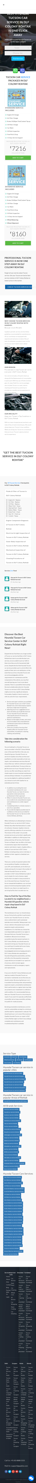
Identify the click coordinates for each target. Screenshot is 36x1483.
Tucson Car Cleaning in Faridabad (29, 1298)
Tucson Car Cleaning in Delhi (8, 1392)
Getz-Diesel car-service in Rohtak (12, 1200)
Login (7, 1297)
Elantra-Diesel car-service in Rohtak (13, 1220)
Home (8, 1276)
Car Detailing (17, 1062)
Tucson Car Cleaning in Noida (23, 1392)
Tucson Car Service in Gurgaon (16, 1371)
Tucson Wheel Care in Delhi (8, 1401)
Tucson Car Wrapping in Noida (24, 1422)
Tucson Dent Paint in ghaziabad (21, 1288)
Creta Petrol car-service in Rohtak (12, 1225)
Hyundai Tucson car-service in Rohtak (13, 1082)
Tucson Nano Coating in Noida (23, 1431)
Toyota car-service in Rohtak (11, 1118)
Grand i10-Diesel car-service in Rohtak (14, 1188)
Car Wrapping (28, 1060)
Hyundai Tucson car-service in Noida (13, 1084)
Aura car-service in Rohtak (10, 1254)
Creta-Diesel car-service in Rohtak (12, 1242)
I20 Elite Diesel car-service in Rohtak (13, 1228)
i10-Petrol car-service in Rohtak (12, 1185)
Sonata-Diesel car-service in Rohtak (13, 1222)
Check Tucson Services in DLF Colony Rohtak (20, 287)
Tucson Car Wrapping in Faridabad (29, 1326)
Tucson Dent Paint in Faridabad (29, 1288)
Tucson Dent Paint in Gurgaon (16, 1381)
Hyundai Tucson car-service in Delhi (13, 1073)
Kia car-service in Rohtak (10, 1169)
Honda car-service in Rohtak (11, 1115)
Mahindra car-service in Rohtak (12, 1120)
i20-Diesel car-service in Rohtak (12, 1194)
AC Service (19, 1060)
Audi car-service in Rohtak (10, 1149)
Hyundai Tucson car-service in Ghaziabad (14, 1087)
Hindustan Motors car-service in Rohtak (14, 1163)
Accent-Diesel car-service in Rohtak (13, 1205)
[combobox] (18, 48)
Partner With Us (8, 1292)
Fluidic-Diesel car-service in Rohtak (13, 1211)
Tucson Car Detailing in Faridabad (29, 1347)
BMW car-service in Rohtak (11, 1152)
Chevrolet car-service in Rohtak (12, 1129)
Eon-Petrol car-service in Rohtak (12, 1180)
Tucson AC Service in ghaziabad (21, 1316)
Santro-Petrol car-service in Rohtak (13, 1183)
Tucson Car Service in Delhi (8, 1371)
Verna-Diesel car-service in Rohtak (12, 1214)
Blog (7, 1287)
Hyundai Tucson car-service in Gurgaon (14, 1076)
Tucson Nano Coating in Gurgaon (16, 1431)
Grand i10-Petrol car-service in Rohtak (14, 1191)
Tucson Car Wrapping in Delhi (9, 1422)
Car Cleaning (23, 1057)
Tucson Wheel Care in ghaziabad (21, 1307)
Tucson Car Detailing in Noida (23, 1441)
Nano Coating (7, 1062)
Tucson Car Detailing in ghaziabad (21, 1347)
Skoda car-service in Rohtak (11, 1143)
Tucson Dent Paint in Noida (23, 1382)
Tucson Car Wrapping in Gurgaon (16, 1421)
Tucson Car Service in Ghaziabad (22, 1279)
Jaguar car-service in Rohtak (11, 1160)
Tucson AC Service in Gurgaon (16, 1410)
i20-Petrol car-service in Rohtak (12, 1197)
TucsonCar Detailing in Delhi (9, 1436)
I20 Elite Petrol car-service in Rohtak (13, 1231)
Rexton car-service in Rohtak (11, 1166)
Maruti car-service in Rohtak (11, 1109)
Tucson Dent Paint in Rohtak (30, 1382)
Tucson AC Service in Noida (23, 1412)
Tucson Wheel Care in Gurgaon (16, 1400)
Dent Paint (14, 1057)
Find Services (18, 59)
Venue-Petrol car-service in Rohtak (13, 1245)
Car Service (13, 1279)
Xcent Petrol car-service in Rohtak (12, 1240)
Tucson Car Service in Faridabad (29, 1279)
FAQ (7, 1282)
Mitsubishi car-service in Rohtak (12, 1146)
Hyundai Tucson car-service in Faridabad (14, 1079)
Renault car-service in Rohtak (11, 1132)
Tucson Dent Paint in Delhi (8, 1382)
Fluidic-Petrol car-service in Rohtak (13, 1208)
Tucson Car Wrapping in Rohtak (31, 1424)
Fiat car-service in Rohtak (10, 1154)
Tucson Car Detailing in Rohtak (31, 1444)
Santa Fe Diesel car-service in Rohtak (13, 1234)
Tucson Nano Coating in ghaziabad (21, 1337)
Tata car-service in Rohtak (10, 1123)
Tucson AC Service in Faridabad (29, 1316)
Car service (7, 1057)
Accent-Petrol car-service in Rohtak (13, 1203)
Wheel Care (13, 1294)
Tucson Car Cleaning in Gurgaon (16, 1391)
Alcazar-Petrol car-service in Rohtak (13, 1251)
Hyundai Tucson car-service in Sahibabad (14, 1090)
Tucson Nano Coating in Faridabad (29, 1337)
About (8, 1279)
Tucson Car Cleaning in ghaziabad (21, 1298)
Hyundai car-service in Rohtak (11, 1112)
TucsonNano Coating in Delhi (10, 1429)
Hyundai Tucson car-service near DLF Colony (15, 1101)
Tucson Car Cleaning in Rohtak (31, 1392)
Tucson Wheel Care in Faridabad (29, 1307)
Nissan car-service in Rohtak (11, 1137)
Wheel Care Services (9, 1060)
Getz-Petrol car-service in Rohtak (12, 1177)
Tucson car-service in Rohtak (11, 1248)
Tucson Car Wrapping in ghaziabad (21, 1326)
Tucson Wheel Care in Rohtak (30, 1403)
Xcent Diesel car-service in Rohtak (12, 1237)
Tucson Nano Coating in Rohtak (30, 1433)
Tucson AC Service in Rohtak (30, 1414)
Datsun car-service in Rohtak (11, 1140)
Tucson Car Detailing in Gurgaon (16, 1442)
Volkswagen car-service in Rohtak (12, 1135)
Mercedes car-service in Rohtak (12, 1157)
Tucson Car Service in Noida (23, 1371)
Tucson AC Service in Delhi (8, 1412)
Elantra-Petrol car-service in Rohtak (13, 1217)
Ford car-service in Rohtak (10, 1126)
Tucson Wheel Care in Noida (23, 1401)
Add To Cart (18, 158)
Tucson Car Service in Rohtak (30, 1371)
